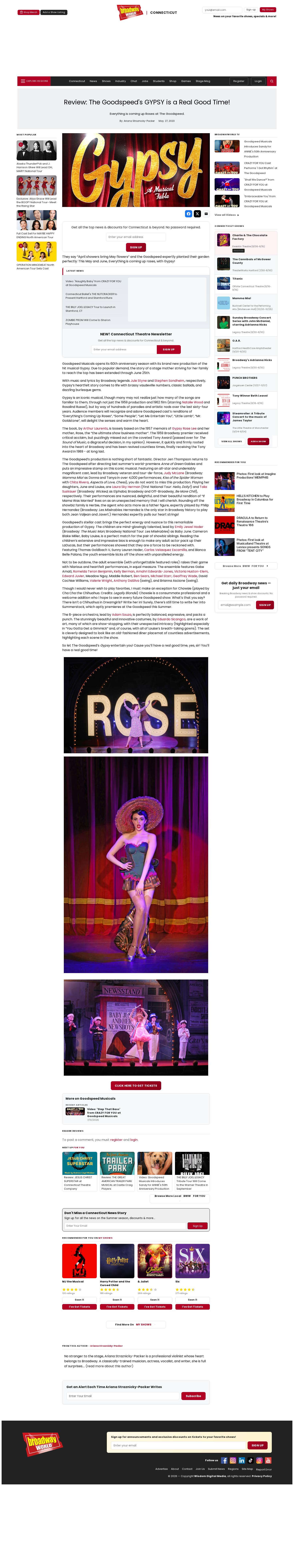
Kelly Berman (124, 571)
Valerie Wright (101, 580)
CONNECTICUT (163, 13)
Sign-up (251, 9)
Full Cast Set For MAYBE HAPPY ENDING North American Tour (35, 226)
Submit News (216, 1469)
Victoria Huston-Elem (191, 571)
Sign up (265, 605)
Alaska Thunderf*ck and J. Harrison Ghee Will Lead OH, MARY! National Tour (35, 158)
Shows (106, 81)
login (134, 1139)
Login (258, 81)
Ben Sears (141, 576)
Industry (120, 81)
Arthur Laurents (95, 428)
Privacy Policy (262, 1476)
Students (159, 81)
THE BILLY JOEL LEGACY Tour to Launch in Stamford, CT (91, 309)
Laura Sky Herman (126, 487)
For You (79, 1147)
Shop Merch (30, 12)
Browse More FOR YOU (243, 566)
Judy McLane (174, 473)
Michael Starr (161, 576)
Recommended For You (230, 462)
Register (238, 81)
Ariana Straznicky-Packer (106, 1345)
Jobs (145, 81)
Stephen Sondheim (169, 380)
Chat (134, 81)
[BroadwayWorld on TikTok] (250, 1460)
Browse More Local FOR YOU (180, 1196)
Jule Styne (139, 380)
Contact (187, 1469)
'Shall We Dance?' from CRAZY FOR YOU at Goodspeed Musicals (259, 185)
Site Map (247, 1469)
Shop (172, 81)
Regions (233, 1469)
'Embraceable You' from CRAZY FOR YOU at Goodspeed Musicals (260, 201)
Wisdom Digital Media (210, 1476)
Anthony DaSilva (126, 580)
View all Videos (225, 215)
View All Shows (231, 441)
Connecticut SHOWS (229, 226)
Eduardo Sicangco (171, 619)
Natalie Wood (192, 402)
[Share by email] (206, 213)
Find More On (133, 1324)
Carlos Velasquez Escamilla (165, 550)
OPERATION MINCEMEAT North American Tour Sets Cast (35, 257)
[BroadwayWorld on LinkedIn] (241, 1460)
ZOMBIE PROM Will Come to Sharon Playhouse (88, 322)
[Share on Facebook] (188, 213)
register (116, 1139)
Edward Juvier (73, 576)
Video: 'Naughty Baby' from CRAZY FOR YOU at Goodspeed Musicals (94, 283)
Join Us (200, 1469)
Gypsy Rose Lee (184, 428)
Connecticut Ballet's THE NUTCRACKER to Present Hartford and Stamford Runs (92, 296)
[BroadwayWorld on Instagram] (233, 1460)
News (93, 81)
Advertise (161, 1469)
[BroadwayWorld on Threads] (259, 1460)
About (175, 1469)
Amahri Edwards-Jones (154, 571)
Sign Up (136, 247)
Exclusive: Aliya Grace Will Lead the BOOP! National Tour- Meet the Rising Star (36, 193)
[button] (272, 81)
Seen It (79, 1299)
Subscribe (193, 1396)
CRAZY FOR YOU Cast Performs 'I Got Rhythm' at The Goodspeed (260, 168)
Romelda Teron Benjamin (92, 571)
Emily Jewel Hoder (189, 527)
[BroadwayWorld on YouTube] (268, 1460)
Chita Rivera (79, 482)
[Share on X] (197, 213)
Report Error (264, 1469)
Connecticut (77, 81)
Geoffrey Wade (185, 576)
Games (186, 81)
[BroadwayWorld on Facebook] (224, 1460)
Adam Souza (121, 614)
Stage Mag (203, 81)
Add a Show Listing (54, 12)
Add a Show (258, 441)
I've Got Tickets (79, 1306)
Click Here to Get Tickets (136, 1086)
